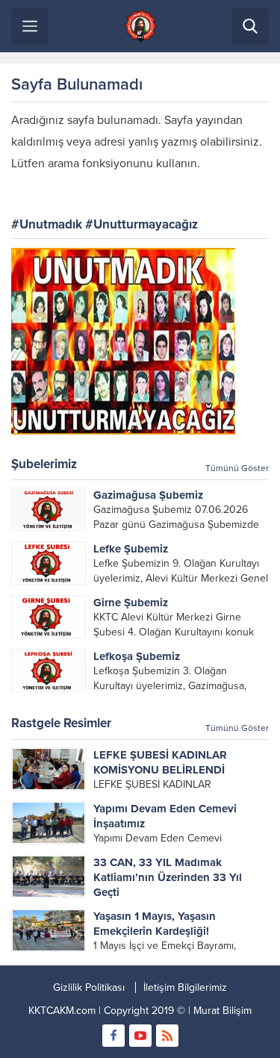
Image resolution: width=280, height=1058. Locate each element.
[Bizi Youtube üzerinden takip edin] (140, 1035)
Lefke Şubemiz (130, 549)
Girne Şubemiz (130, 602)
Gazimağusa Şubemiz (148, 495)
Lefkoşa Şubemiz (136, 656)
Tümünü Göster (237, 468)
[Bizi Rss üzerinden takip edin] (167, 1035)
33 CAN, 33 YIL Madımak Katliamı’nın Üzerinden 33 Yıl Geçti (167, 877)
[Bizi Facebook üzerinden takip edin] (113, 1035)
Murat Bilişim (222, 1010)
